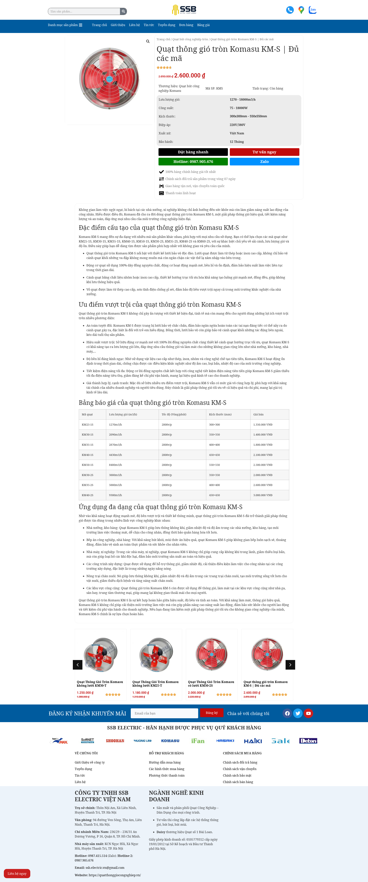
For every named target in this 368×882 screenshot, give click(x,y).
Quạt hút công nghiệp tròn (190, 39)
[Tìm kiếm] (123, 11)
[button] (148, 41)
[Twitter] (298, 713)
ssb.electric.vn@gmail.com (105, 868)
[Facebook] (287, 713)
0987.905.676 (84, 860)
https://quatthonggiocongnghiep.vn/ (115, 875)
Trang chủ (163, 39)
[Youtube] (308, 713)
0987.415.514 (97, 856)
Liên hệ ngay (17, 873)
